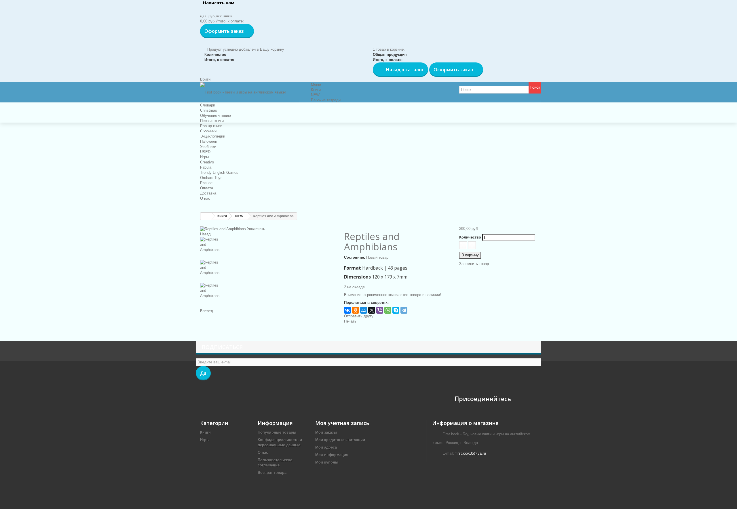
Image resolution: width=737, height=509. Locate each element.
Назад (205, 234)
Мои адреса (326, 447)
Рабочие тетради (326, 100)
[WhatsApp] (387, 310)
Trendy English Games (219, 172)
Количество (470, 237)
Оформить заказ (224, 31)
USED (205, 152)
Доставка (208, 193)
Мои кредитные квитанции (340, 440)
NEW (315, 95)
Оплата (206, 188)
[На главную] (206, 216)
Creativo (207, 162)
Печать (350, 321)
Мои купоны (326, 462)
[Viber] (379, 310)
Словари (207, 105)
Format (352, 268)
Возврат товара (272, 472)
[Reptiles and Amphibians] (267, 248)
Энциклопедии (212, 136)
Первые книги (212, 121)
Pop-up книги (211, 126)
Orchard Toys (211, 178)
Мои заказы (326, 432)
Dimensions (357, 277)
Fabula (205, 167)
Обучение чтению (215, 115)
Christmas (208, 110)
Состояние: (354, 257)
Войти (205, 79)
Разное (206, 183)
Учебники (208, 146)
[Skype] (395, 310)
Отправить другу (358, 316)
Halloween (208, 141)
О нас (205, 198)
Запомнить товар (474, 264)
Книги (316, 89)
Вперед (206, 311)
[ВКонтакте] (347, 310)
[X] (371, 310)
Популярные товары (277, 432)
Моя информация (331, 455)
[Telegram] (403, 310)
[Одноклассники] (355, 310)
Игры (204, 157)
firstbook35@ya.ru (470, 453)
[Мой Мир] (363, 310)
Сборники (208, 131)
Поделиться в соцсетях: (366, 302)
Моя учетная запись (342, 423)
